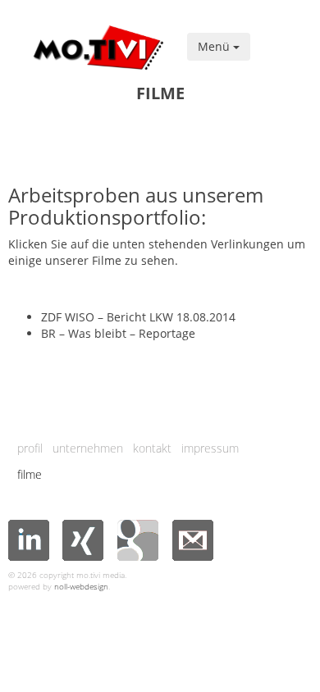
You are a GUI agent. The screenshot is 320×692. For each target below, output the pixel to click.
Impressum (210, 448)
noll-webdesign (81, 586)
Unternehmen (88, 448)
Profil (30, 448)
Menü (215, 46)
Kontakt (152, 448)
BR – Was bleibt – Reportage (118, 333)
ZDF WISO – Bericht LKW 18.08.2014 (138, 317)
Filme (29, 474)
